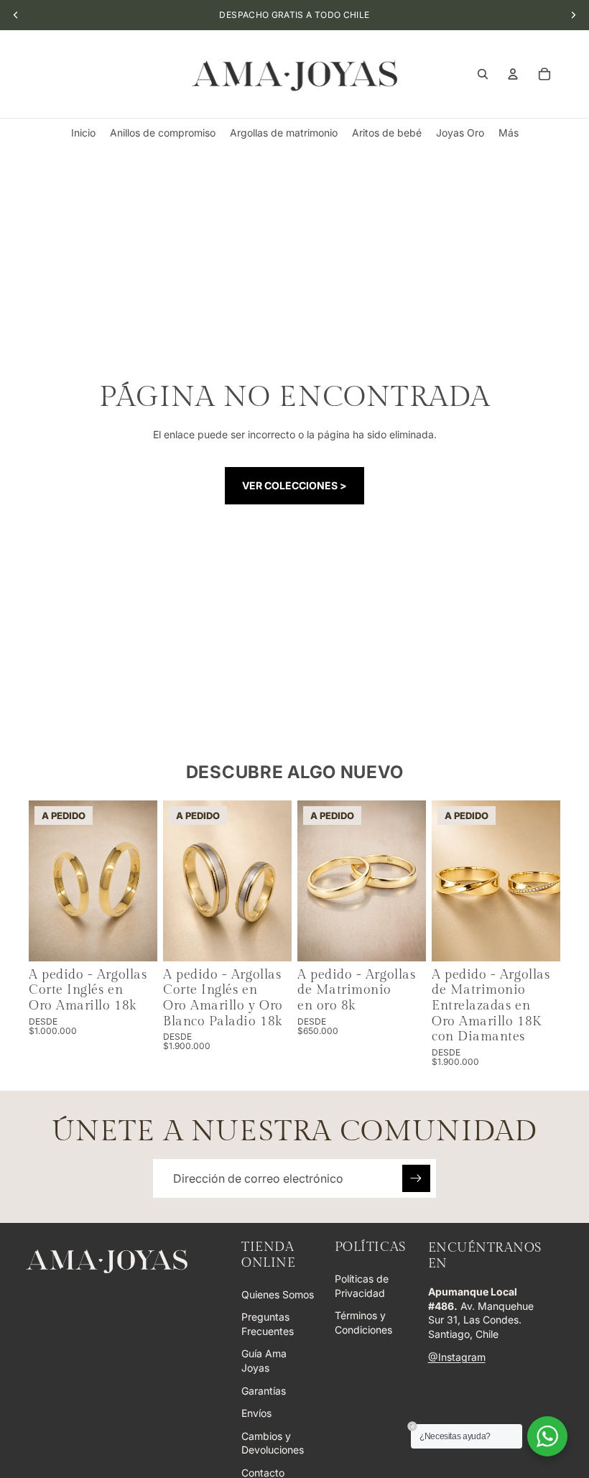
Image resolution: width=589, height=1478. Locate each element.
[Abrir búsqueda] (482, 74)
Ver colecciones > (294, 485)
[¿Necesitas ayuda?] (547, 1436)
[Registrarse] (416, 1178)
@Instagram (457, 1357)
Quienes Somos (277, 1294)
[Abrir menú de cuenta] (513, 74)
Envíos (256, 1413)
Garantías (263, 1391)
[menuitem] (508, 132)
